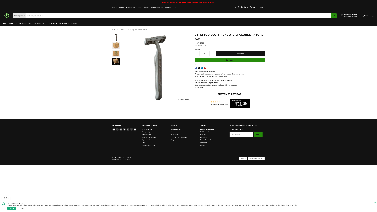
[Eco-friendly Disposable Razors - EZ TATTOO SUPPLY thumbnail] (116, 37)
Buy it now (230, 60)
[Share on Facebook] (196, 68)
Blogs (73, 23)
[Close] (375, 202)
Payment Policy (146, 140)
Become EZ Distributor (118, 7)
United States (255, 158)
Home (114, 30)
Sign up (258, 134)
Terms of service (147, 129)
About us (139, 7)
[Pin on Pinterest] (205, 68)
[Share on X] (199, 68)
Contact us (146, 7)
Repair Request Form (157, 7)
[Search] (334, 15)
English (261, 7)
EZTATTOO (200, 43)
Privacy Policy (293, 205)
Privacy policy (146, 132)
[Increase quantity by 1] (212, 53)
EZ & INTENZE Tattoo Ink (58, 23)
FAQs (143, 142)
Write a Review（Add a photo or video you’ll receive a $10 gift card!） (240, 103)
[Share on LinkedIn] (202, 68)
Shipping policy (146, 134)
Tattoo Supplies (9, 23)
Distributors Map (130, 7)
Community (168, 7)
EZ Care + (175, 7)
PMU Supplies (24, 23)
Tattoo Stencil (40, 23)
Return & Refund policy (149, 137)
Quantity (197, 49)
